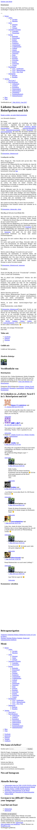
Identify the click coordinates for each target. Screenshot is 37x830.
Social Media (29, 388)
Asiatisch (15, 85)
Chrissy (22, 321)
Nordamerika (12, 67)
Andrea (29, 321)
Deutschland (16, 38)
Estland (14, 40)
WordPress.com (5, 826)
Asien (10, 23)
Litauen (14, 50)
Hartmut (14, 321)
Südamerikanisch (17, 96)
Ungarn (14, 65)
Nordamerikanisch (17, 94)
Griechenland (16, 45)
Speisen (7, 79)
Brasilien (14, 77)
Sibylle (8, 321)
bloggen (21, 386)
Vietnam (14, 28)
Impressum (8, 810)
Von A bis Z (12, 80)
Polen (14, 55)
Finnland (14, 41)
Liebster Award (29, 386)
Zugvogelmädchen (6, 131)
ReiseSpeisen (5, 5)
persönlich (12, 388)
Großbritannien (16, 46)
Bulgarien (15, 36)
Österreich (15, 53)
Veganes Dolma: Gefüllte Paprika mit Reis (17, 789)
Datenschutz (8, 809)
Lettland (14, 48)
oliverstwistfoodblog (29, 128)
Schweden (15, 60)
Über (6, 99)
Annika (13, 443)
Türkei (14, 26)
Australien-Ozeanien (14, 29)
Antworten (8, 416)
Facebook (28, 227)
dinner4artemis (16, 557)
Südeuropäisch (16, 90)
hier (17, 171)
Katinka (13, 487)
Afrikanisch (15, 84)
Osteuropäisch (16, 89)
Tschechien (15, 63)
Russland (15, 58)
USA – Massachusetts (18, 70)
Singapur (15, 24)
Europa (10, 35)
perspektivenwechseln (13, 130)
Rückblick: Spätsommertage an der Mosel (17, 790)
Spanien (14, 62)
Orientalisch (15, 92)
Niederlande (15, 51)
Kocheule (30, 130)
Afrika (10, 18)
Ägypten (14, 19)
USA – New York (17, 72)
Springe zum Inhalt (6, 1)
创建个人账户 (15, 423)
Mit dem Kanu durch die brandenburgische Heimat (20, 787)
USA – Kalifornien (18, 68)
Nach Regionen (13, 82)
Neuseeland (15, 33)
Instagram (7, 232)
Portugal (14, 57)
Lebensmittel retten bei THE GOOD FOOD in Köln (20, 785)
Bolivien (14, 75)
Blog (6, 97)
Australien (15, 31)
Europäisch (15, 87)
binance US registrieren (18, 405)
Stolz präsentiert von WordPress (10, 824)
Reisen (7, 16)
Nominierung (5, 388)
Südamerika (11, 74)
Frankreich (15, 43)
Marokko (15, 21)
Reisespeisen (20, 388)
